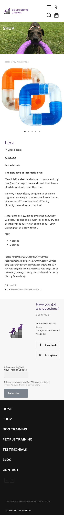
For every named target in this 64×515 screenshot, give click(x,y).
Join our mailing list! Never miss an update (15, 368)
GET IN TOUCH (43, 314)
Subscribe (13, 393)
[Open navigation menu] (49, 7)
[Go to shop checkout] (57, 15)
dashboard (27, 501)
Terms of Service (27, 385)
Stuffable (14, 289)
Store (7, 62)
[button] (49, 15)
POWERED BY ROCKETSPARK (18, 510)
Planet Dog (23, 62)
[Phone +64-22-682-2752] (57, 7)
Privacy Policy (10, 385)
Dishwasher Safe (25, 289)
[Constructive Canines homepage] (24, 11)
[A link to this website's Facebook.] (6, 480)
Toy (14, 62)
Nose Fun (37, 289)
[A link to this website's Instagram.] (12, 480)
